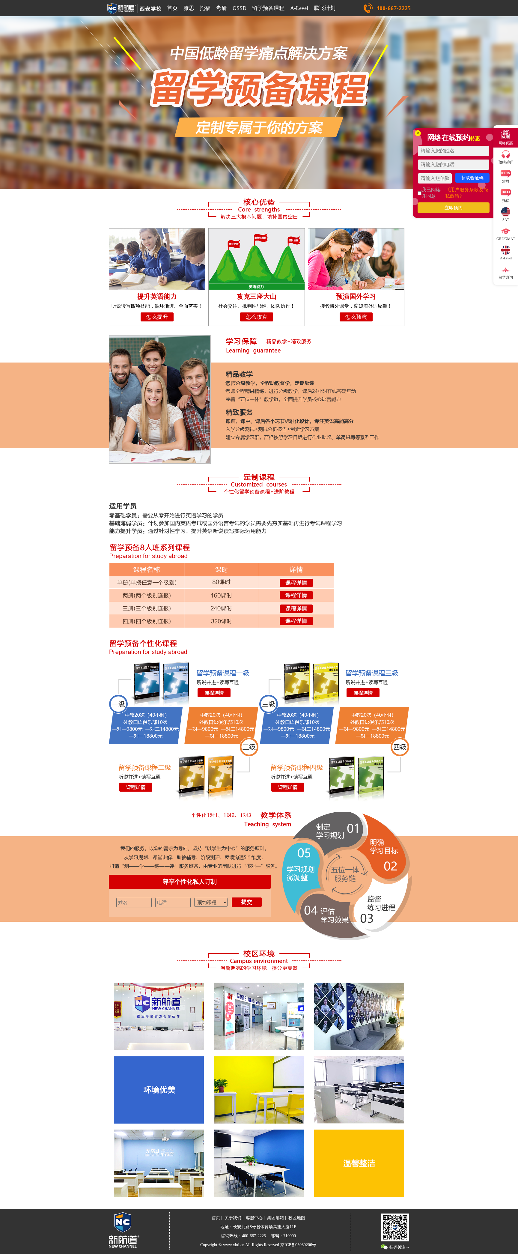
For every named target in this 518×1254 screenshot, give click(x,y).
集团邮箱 (275, 1218)
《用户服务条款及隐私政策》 (466, 193)
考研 (221, 8)
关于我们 (233, 1218)
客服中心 (254, 1218)
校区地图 (296, 1218)
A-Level (299, 8)
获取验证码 (472, 177)
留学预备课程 (268, 8)
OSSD (239, 8)
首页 (172, 8)
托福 (205, 8)
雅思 (188, 8)
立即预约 (454, 207)
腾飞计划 (324, 8)
